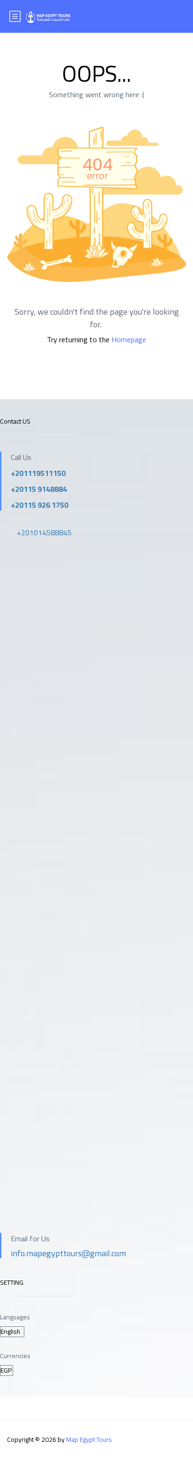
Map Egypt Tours (89, 1439)
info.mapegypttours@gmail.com (68, 1253)
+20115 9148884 (39, 489)
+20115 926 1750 (39, 505)
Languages (15, 1317)
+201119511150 (38, 473)
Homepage (128, 339)
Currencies (15, 1356)
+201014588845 (44, 532)
